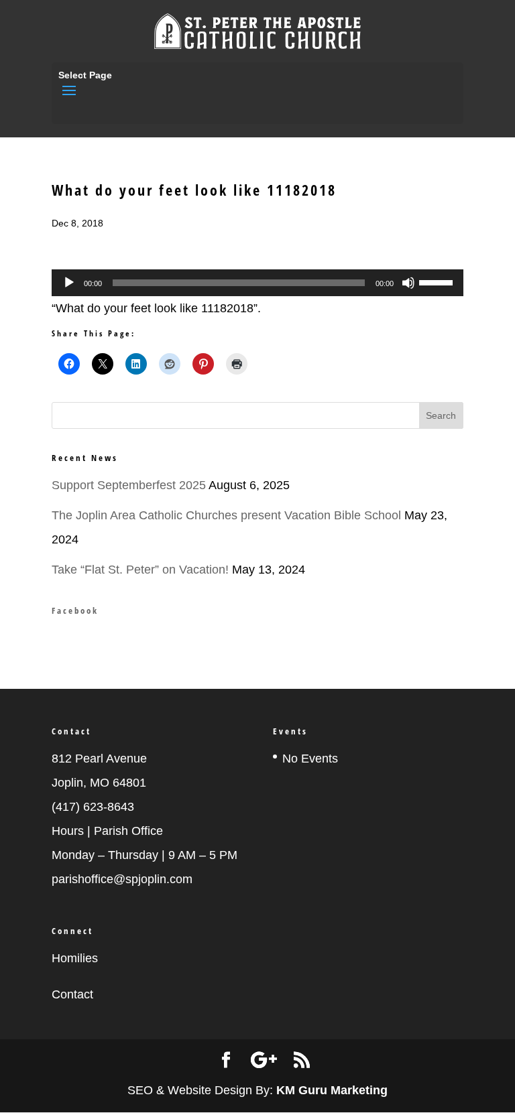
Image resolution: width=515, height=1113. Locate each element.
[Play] (69, 282)
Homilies (75, 958)
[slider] (438, 281)
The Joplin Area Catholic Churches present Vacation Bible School (226, 515)
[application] (257, 282)
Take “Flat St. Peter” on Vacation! (140, 569)
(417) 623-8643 (93, 806)
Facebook (75, 610)
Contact (72, 994)
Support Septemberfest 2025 (129, 485)
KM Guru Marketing (332, 1090)
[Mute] (408, 282)
